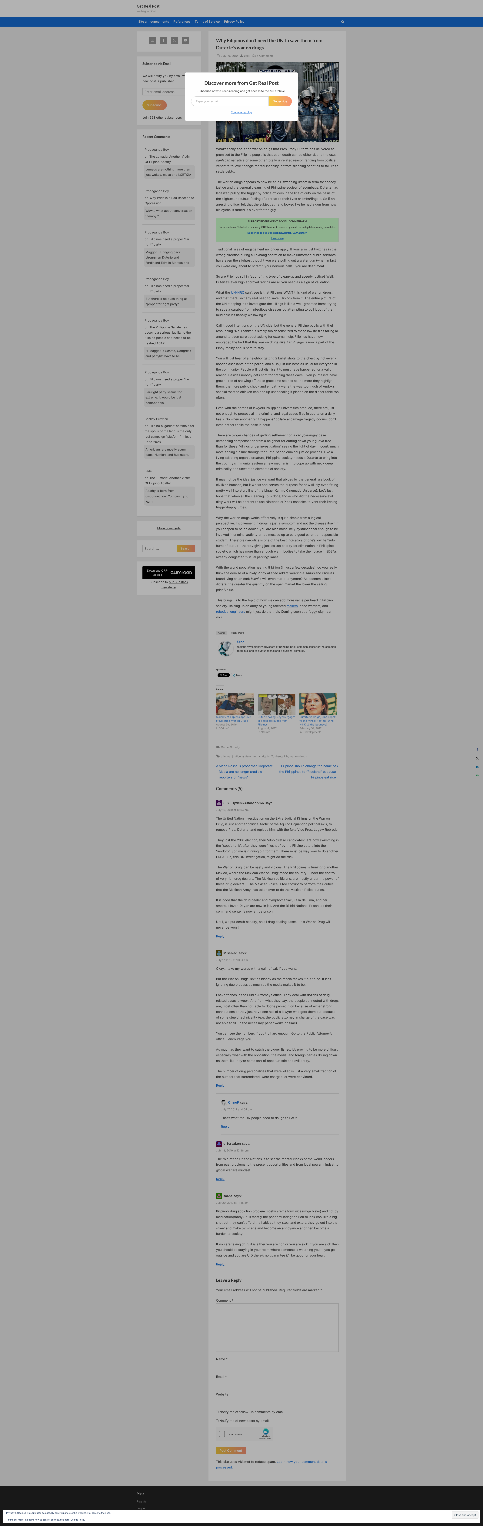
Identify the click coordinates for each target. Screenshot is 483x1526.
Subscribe (280, 101)
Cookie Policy (78, 1519)
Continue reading (241, 112)
